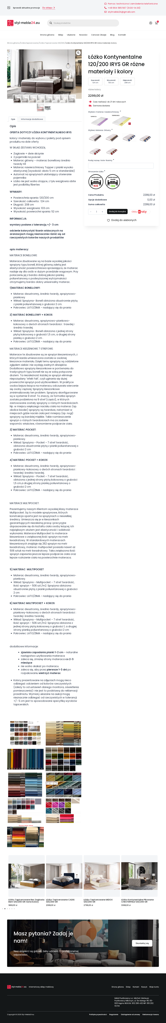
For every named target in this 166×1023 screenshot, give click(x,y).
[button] (78, 52)
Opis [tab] (13, 119)
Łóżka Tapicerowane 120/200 (52, 43)
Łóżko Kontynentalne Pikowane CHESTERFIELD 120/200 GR (100, 900)
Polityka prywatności (98, 1014)
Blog (112, 34)
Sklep (60, 34)
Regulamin (113, 1014)
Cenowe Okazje (98, 34)
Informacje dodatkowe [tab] (32, 119)
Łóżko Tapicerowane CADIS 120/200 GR (22, 900)
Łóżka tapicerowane (29, 43)
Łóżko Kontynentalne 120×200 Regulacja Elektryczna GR (136, 900)
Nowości (83, 34)
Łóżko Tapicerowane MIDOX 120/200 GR (60, 900)
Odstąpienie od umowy (130, 1014)
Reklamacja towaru (151, 1014)
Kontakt (122, 34)
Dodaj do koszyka (117, 211)
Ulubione (71, 34)
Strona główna (47, 34)
